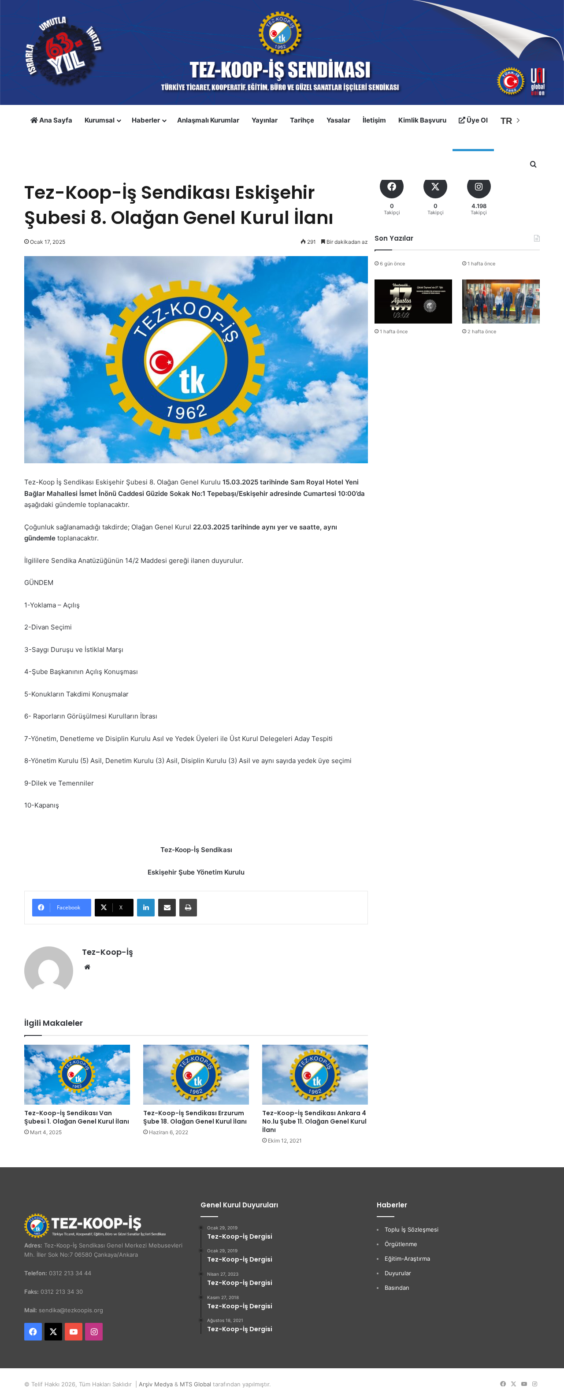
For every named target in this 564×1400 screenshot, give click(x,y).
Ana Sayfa (55, 120)
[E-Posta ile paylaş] (167, 907)
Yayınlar (265, 120)
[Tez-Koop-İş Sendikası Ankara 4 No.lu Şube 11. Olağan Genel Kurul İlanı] (315, 1074)
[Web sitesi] (87, 967)
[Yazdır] (188, 907)
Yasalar (338, 120)
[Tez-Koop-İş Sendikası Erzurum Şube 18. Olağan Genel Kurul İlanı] (196, 1074)
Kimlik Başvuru (422, 120)
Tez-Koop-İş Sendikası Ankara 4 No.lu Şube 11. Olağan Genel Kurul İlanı (314, 1121)
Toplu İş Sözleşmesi (411, 1229)
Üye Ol (476, 120)
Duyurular (398, 1273)
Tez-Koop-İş (107, 951)
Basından (397, 1287)
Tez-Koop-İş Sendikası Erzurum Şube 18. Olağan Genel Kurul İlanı (195, 1117)
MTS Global (195, 1384)
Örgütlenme (401, 1243)
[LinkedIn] (146, 907)
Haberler (146, 120)
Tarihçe (302, 120)
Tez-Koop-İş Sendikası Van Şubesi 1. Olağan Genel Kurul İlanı (76, 1117)
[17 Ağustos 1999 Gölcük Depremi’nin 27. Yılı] (413, 301)
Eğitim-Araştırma (407, 1258)
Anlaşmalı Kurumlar (208, 120)
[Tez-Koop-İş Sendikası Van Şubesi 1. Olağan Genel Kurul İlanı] (77, 1074)
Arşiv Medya (156, 1384)
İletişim (374, 120)
